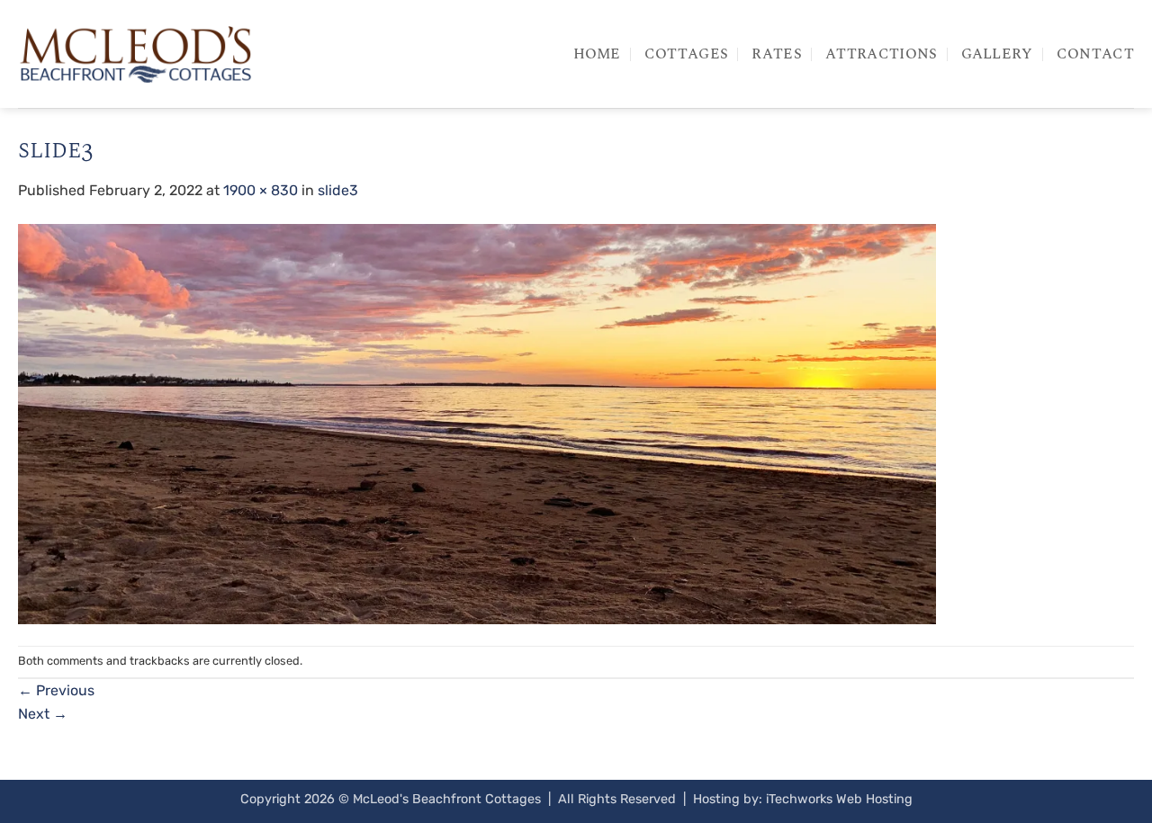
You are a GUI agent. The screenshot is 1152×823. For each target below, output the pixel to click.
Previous (56, 690)
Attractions (881, 54)
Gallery (997, 54)
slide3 (338, 190)
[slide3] (477, 422)
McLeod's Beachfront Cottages (447, 799)
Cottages (686, 54)
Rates (777, 54)
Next (43, 713)
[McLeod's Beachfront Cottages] (135, 54)
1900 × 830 (260, 190)
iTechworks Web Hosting (839, 799)
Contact (1095, 54)
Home (597, 54)
